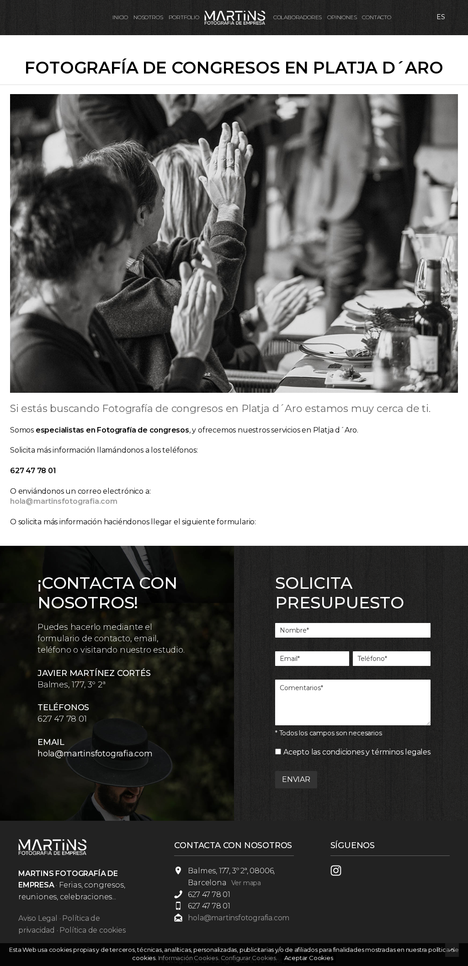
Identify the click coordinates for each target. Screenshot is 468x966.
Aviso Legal (38, 918)
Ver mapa (246, 883)
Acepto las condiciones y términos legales (357, 752)
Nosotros (148, 17)
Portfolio (184, 17)
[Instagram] (340, 873)
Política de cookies (92, 930)
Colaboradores (297, 17)
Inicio (120, 17)
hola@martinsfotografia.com (95, 754)
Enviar (296, 779)
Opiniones (341, 17)
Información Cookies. (188, 957)
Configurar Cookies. (250, 957)
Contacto (376, 17)
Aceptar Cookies (308, 957)
